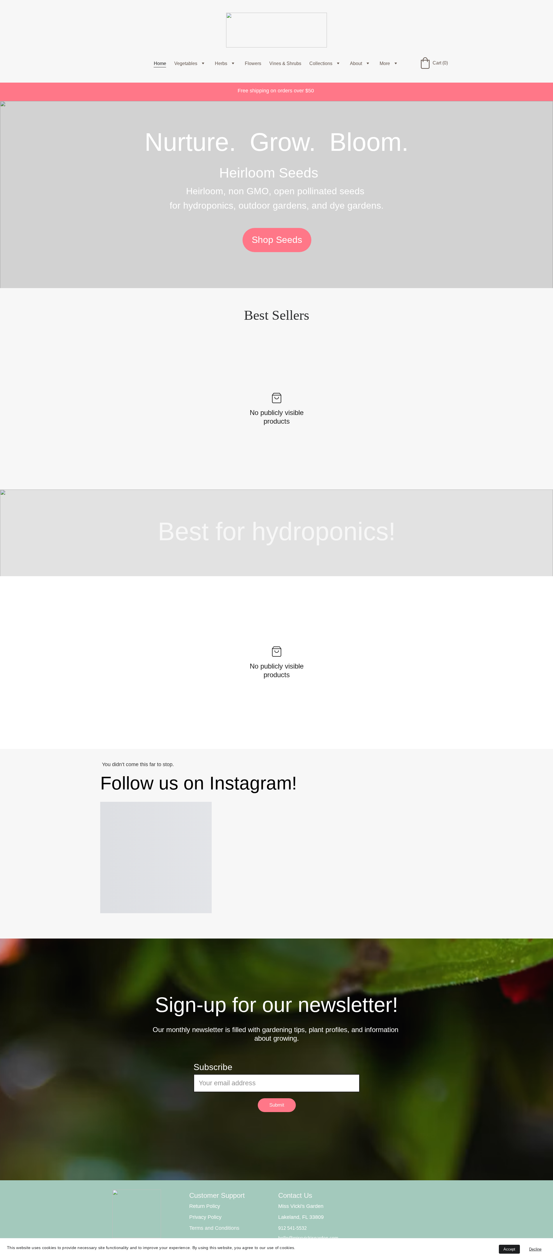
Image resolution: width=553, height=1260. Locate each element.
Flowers (253, 63)
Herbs (221, 63)
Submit (276, 1105)
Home (160, 63)
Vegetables (185, 63)
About (356, 63)
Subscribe (213, 1067)
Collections (320, 63)
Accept (509, 1249)
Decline (535, 1249)
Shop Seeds (277, 240)
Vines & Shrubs (285, 63)
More (385, 63)
